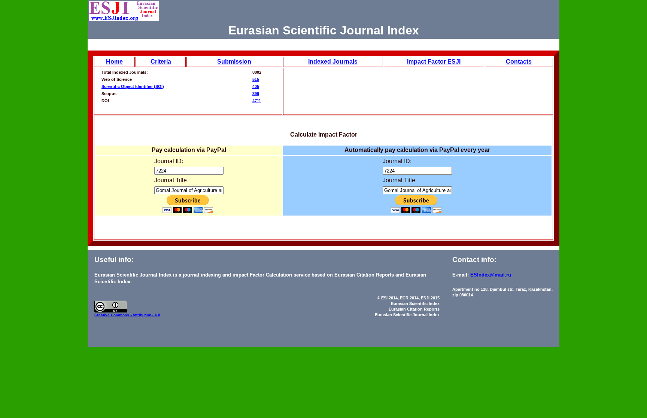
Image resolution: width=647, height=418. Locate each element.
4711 (256, 100)
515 (255, 79)
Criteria (161, 61)
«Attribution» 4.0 (145, 315)
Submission (234, 61)
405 (255, 86)
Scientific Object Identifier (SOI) (132, 86)
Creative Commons (112, 315)
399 (255, 93)
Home (114, 61)
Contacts (519, 61)
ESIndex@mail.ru (490, 275)
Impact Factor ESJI (434, 61)
